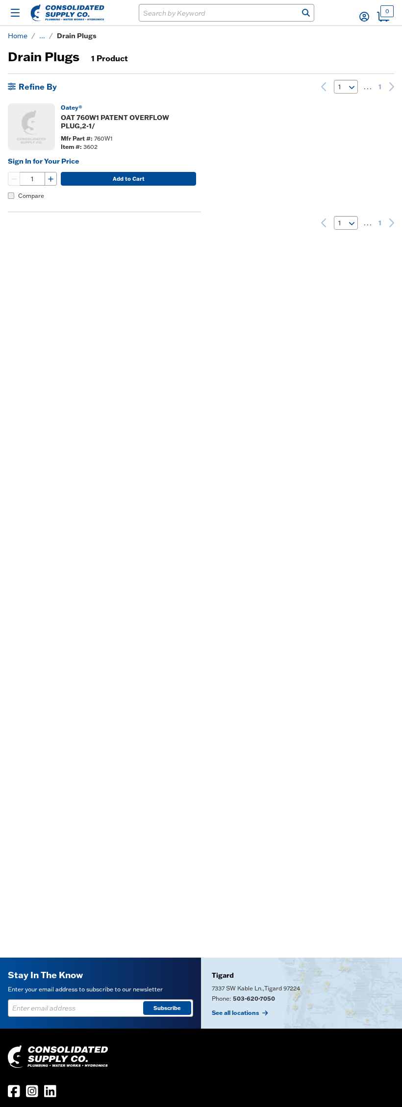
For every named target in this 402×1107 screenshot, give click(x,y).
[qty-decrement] (14, 178)
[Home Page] (67, 12)
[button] (364, 17)
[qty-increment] (50, 178)
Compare (31, 195)
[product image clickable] (31, 126)
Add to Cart (129, 178)
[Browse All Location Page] (301, 993)
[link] (323, 86)
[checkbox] (11, 196)
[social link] (14, 1091)
